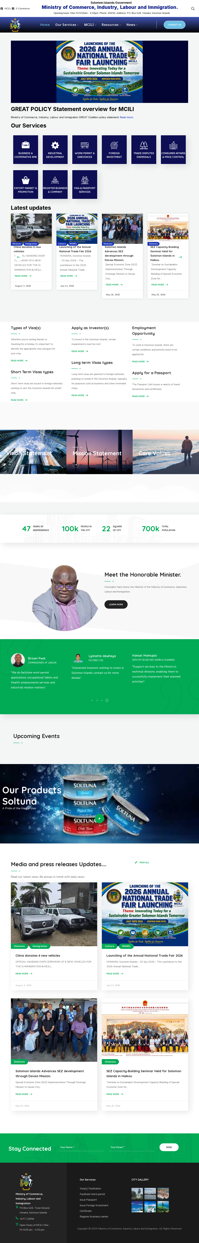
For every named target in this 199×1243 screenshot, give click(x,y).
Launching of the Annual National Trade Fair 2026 (144, 955)
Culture (62, 243)
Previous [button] (19, 257)
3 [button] (102, 700)
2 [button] (97, 700)
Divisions (16, 243)
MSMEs (73, 243)
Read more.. (127, 117)
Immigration (31, 243)
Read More (21, 276)
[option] (31, 252)
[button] (192, 8)
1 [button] (92, 700)
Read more (17, 400)
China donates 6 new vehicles (38, 955)
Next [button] (180, 257)
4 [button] (107, 700)
